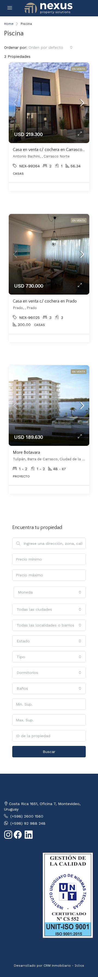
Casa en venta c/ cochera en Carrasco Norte (53, 149)
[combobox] (51, 47)
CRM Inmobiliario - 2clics (64, 965)
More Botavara (26, 452)
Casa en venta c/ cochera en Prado (45, 301)
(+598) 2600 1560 (26, 816)
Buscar (49, 751)
